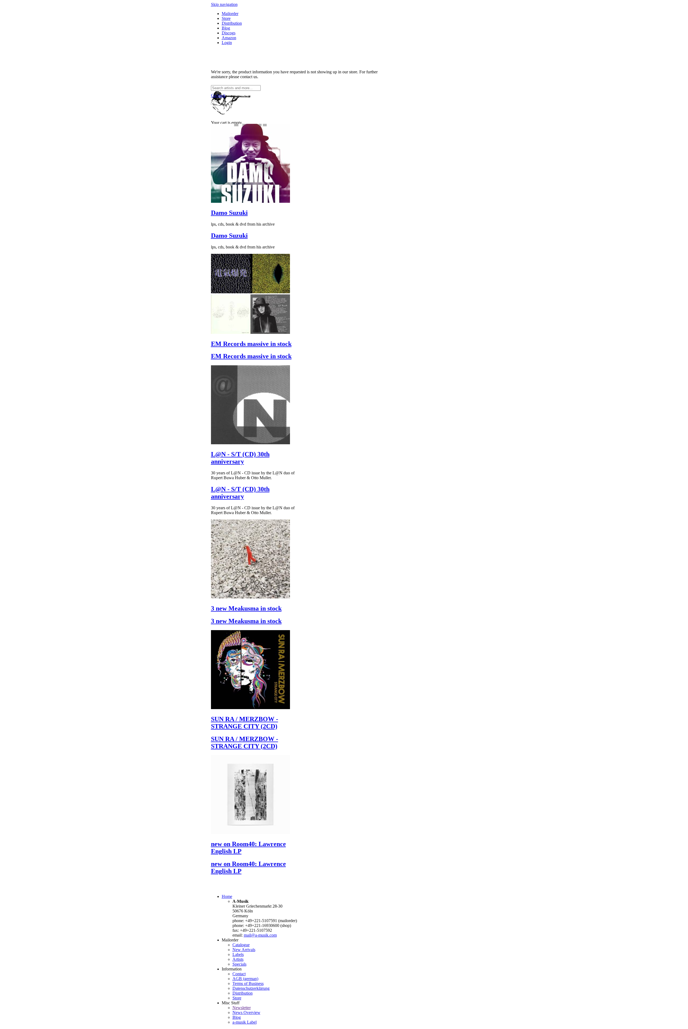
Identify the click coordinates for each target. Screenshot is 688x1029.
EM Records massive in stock (251, 343)
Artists (237, 959)
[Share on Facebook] (213, 62)
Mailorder (230, 13)
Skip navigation (224, 4)
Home (227, 896)
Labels (238, 954)
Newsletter (241, 1007)
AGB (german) (245, 978)
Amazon (229, 37)
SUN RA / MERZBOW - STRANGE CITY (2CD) (244, 723)
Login (227, 42)
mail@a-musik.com (260, 935)
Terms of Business (248, 983)
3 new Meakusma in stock (246, 608)
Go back (218, 95)
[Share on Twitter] (218, 62)
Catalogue (241, 945)
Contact (239, 974)
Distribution (232, 23)
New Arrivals (243, 949)
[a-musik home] (289, 82)
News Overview (246, 1012)
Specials (239, 964)
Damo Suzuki (229, 212)
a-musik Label (244, 1022)
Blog (226, 28)
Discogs (228, 33)
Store (226, 18)
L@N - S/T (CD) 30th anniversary (240, 458)
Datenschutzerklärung (251, 988)
